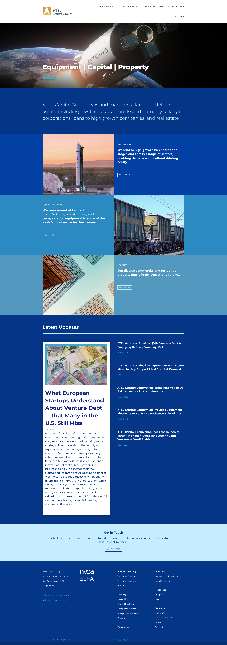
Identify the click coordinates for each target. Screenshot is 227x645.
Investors (162, 6)
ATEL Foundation (164, 617)
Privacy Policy (120, 640)
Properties (150, 6)
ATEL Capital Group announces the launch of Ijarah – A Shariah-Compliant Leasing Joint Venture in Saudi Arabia (148, 435)
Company (177, 16)
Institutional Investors (166, 576)
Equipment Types (126, 609)
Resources (177, 6)
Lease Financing (126, 599)
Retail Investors (163, 581)
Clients (121, 618)
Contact (159, 627)
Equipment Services (128, 613)
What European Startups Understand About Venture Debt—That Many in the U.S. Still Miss (74, 408)
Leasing (121, 594)
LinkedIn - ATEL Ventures (54, 600)
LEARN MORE (124, 175)
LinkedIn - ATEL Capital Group (56, 595)
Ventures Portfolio (126, 581)
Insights (159, 594)
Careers (159, 622)
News (158, 599)
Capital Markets (125, 604)
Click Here (113, 549)
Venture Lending (107, 6)
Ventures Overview (127, 576)
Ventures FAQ (124, 585)
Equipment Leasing (130, 6)
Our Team (160, 613)
